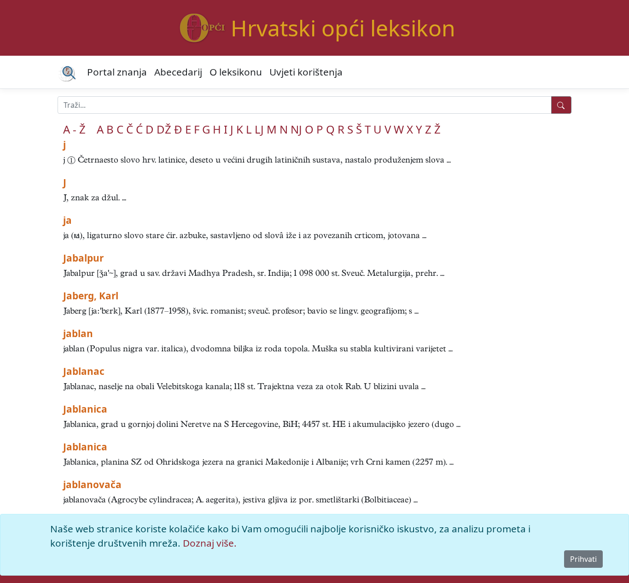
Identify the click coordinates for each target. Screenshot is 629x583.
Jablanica (85, 408)
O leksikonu (236, 71)
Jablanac (84, 371)
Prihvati (583, 559)
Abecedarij (178, 71)
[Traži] (561, 105)
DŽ (164, 129)
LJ (259, 129)
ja (67, 220)
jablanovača (92, 484)
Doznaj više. (210, 542)
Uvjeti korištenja (306, 71)
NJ (296, 129)
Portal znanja (117, 71)
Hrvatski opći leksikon (343, 28)
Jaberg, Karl (90, 295)
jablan (78, 333)
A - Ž (74, 129)
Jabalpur (83, 257)
